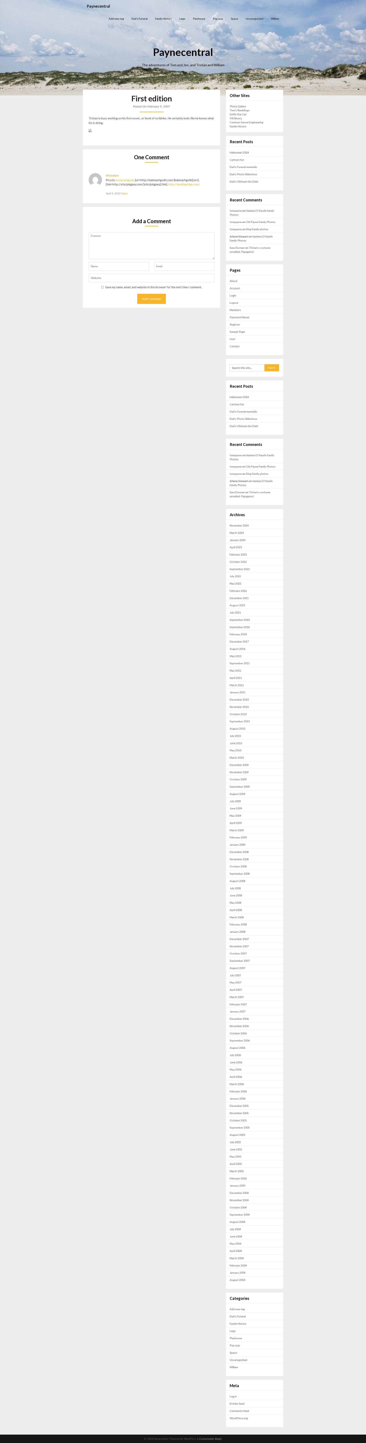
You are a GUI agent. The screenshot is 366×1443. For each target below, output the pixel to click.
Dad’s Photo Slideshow (243, 174)
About (233, 281)
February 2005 (238, 1178)
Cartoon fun (237, 159)
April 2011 (236, 677)
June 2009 (236, 808)
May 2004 (235, 1243)
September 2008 (240, 873)
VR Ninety (236, 118)
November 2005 (239, 1113)
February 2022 (238, 590)
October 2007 (238, 953)
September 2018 (240, 627)
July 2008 (235, 888)
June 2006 (236, 1062)
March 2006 (237, 1084)
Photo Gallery (238, 106)
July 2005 (235, 1142)
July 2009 (235, 801)
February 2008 (238, 924)
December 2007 (239, 939)
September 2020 (240, 619)
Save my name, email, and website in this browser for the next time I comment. (153, 287)
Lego (182, 18)
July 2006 (235, 1055)
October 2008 (238, 866)
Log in (233, 1396)
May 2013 (235, 656)
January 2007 (238, 1011)
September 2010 (240, 721)
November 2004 (239, 1200)
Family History (163, 18)
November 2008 (239, 859)
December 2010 (239, 699)
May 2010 (235, 750)
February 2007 (238, 1004)
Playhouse (199, 18)
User (232, 339)
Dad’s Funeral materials (243, 167)
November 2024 (239, 525)
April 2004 (236, 1250)
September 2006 (240, 1040)
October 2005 (238, 1120)
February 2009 (238, 837)
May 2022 (235, 583)
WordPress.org (239, 1418)
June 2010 (236, 743)
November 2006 (239, 1026)
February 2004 (238, 1265)
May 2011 (235, 670)
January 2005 (238, 1185)
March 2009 (237, 830)
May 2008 (235, 902)
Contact (235, 346)
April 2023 (236, 547)
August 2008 (237, 881)
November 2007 (239, 946)
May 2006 (235, 1069)
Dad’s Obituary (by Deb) (244, 181)
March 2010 (237, 757)
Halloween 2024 (239, 152)
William (275, 18)
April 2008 (236, 910)
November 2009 (239, 772)
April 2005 (236, 1163)
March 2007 (237, 997)
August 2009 (237, 793)
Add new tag (116, 18)
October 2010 (238, 714)
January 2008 (238, 931)
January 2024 (238, 540)
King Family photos (257, 229)
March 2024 (237, 532)
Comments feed (239, 1410)
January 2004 (238, 1272)
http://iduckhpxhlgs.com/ (184, 184)
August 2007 (237, 968)
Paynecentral (98, 6)
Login (233, 295)
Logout (234, 302)
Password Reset (239, 317)
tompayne (236, 210)
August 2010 (237, 728)
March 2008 (237, 917)
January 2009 (238, 844)
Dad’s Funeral (140, 18)
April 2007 (236, 989)
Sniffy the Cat (238, 114)
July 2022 (235, 576)
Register (235, 324)
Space (234, 18)
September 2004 (240, 1214)
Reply (124, 193)
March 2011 (237, 685)
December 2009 (239, 764)
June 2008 (236, 895)
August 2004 (237, 1221)
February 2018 (238, 634)
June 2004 (236, 1236)
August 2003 (237, 1280)
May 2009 (235, 815)
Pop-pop (218, 18)
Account (235, 288)
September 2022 (240, 569)
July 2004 (235, 1229)
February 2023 (238, 554)
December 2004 (239, 1192)
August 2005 (237, 1134)
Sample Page (237, 331)
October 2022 (238, 561)
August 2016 (237, 648)
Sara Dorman (237, 247)
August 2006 (237, 1047)
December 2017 (239, 641)
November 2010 (239, 706)
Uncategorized (254, 18)
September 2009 (240, 786)
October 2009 (238, 779)
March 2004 (237, 1258)
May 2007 (235, 982)
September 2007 (240, 960)
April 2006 (236, 1076)
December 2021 (239, 598)
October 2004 (238, 1207)
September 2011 (240, 663)
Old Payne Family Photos (260, 222)
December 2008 (239, 852)
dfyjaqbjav (112, 175)
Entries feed (237, 1403)
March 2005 (237, 1171)
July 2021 (235, 612)
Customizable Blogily (210, 1439)
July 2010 (235, 735)
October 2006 (238, 1033)
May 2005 (235, 1156)
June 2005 (236, 1149)
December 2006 (239, 1018)
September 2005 (240, 1127)
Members (235, 310)
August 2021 (237, 605)
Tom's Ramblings (240, 110)
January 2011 (238, 692)
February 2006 (238, 1091)
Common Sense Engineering (246, 122)
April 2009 (236, 822)
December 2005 (239, 1105)
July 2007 (235, 975)
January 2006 (238, 1098)
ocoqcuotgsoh (125, 180)
